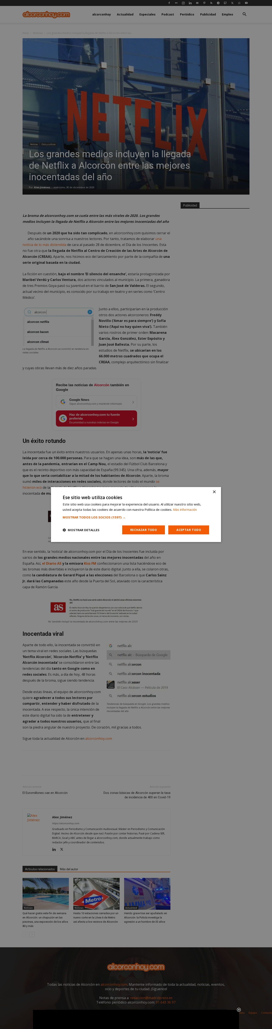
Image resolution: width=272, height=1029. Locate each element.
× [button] (214, 492)
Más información (185, 509)
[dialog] (136, 514)
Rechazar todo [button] (143, 530)
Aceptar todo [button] (188, 530)
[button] (136, 517)
